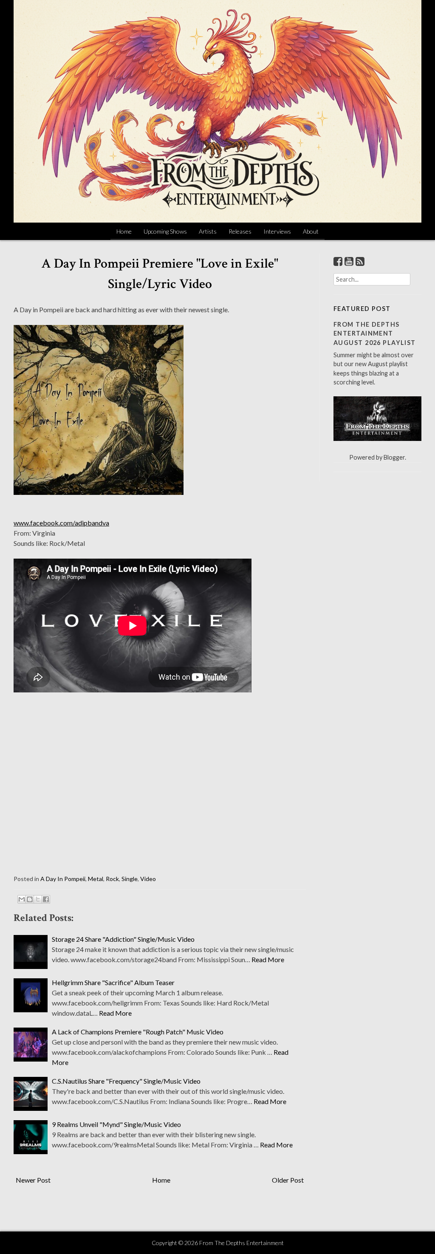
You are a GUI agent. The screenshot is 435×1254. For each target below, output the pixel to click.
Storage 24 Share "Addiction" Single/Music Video (123, 939)
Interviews (277, 231)
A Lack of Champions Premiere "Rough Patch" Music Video (137, 1032)
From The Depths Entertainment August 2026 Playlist (374, 333)
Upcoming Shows (165, 231)
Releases (240, 231)
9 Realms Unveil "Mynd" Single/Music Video (116, 1124)
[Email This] (21, 899)
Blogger (394, 457)
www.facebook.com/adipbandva (61, 523)
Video (148, 878)
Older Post (288, 1180)
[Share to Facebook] (46, 899)
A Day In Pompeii (62, 878)
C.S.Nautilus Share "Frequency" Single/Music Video (126, 1081)
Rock (112, 878)
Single (129, 878)
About (311, 231)
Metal (95, 878)
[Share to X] (38, 899)
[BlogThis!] (29, 899)
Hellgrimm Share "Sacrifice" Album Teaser (113, 982)
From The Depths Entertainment (241, 1242)
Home (124, 231)
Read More (267, 959)
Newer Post (33, 1180)
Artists (208, 231)
